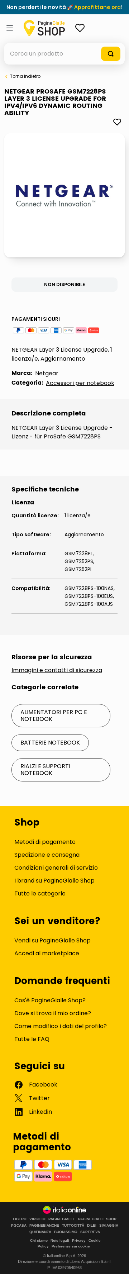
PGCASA (19, 1225)
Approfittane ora (97, 7)
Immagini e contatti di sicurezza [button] (56, 670)
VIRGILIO (37, 1219)
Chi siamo (39, 1240)
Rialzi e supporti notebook (45, 769)
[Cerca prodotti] (110, 54)
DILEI (91, 1225)
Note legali (60, 1240)
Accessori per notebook (80, 383)
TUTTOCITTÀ (73, 1225)
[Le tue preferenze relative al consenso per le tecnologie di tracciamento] (116, 1261)
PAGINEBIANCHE (44, 1225)
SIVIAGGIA (108, 1225)
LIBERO (20, 1219)
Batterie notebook (50, 742)
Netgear (46, 373)
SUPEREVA (90, 1232)
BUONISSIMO (65, 1232)
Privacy (79, 1240)
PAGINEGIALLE (61, 1219)
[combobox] (64, 54)
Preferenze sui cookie (71, 1246)
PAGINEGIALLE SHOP (97, 1219)
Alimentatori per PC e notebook (53, 715)
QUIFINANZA (40, 1232)
